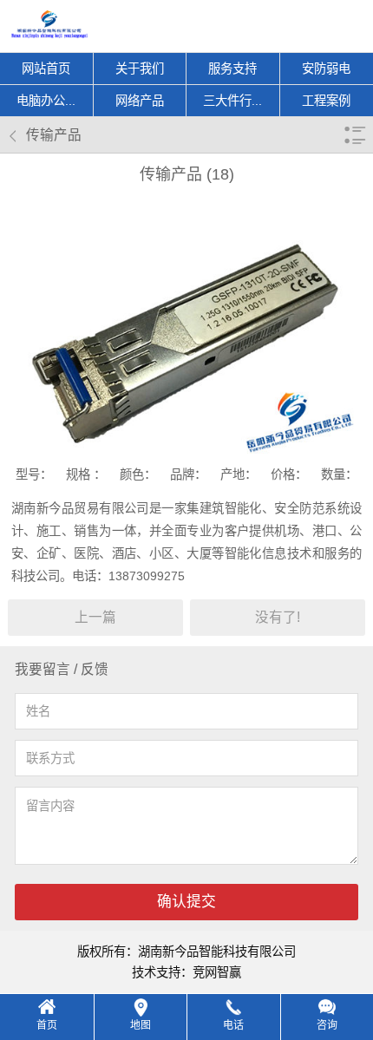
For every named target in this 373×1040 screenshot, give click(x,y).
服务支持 (232, 68)
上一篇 (95, 617)
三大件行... (232, 101)
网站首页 (46, 68)
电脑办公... (45, 101)
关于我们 (139, 68)
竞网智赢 (217, 972)
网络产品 (139, 101)
